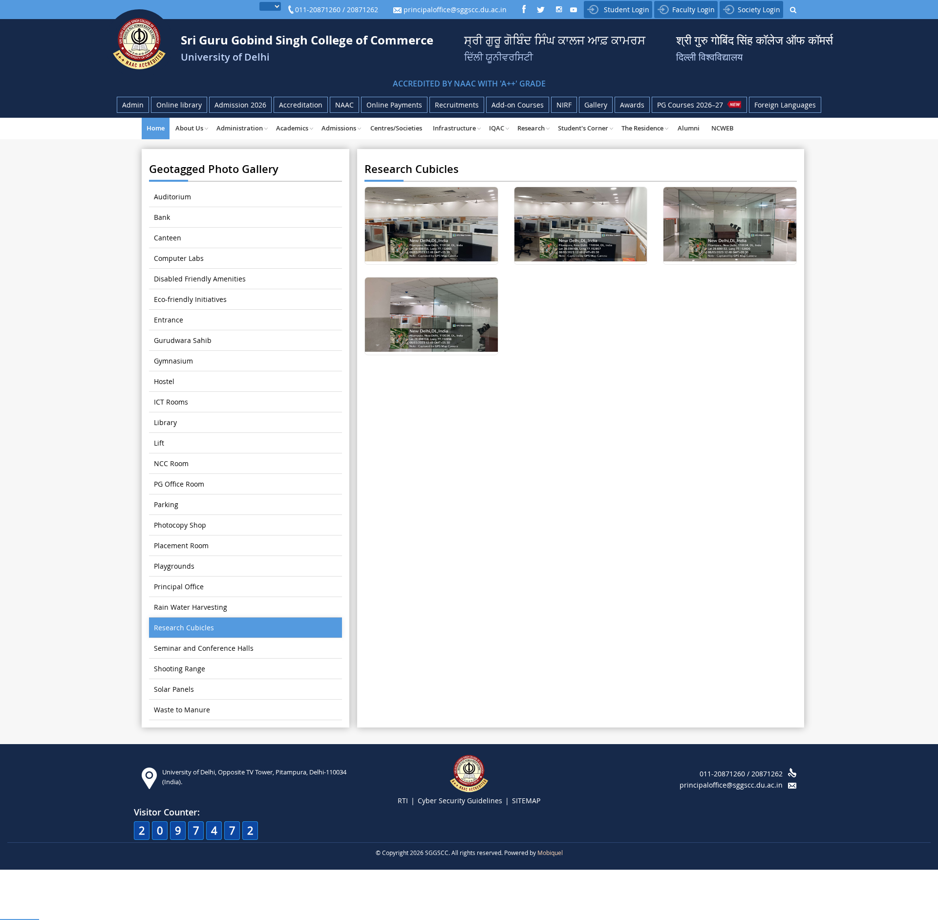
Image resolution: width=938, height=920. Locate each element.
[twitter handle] (542, 10)
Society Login (759, 9)
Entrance (168, 319)
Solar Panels (174, 689)
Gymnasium (173, 360)
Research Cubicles (184, 627)
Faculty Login (693, 9)
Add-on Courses (517, 104)
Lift (159, 443)
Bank (162, 217)
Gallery (595, 104)
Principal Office (179, 586)
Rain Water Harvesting (190, 607)
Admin (133, 104)
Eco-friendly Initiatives (190, 299)
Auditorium (172, 196)
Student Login (625, 9)
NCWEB (722, 128)
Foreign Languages (785, 104)
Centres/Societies (396, 128)
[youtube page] (573, 10)
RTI (403, 800)
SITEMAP (526, 800)
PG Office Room (179, 484)
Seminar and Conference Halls (204, 648)
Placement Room (181, 545)
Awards (632, 104)
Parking (166, 504)
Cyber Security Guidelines (460, 800)
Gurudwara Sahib (183, 340)
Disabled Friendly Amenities (200, 278)
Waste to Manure (182, 709)
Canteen (167, 237)
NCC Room (171, 463)
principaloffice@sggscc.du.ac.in (454, 9)
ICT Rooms (171, 402)
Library (165, 422)
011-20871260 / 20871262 (336, 9)
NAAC (344, 104)
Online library (179, 104)
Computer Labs (179, 258)
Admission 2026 (240, 104)
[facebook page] (523, 10)
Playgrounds (174, 566)
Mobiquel (550, 852)
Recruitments (457, 104)
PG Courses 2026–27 (692, 104)
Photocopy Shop (180, 525)
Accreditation (300, 104)
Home (156, 128)
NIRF (564, 104)
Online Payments (394, 104)
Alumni (689, 128)
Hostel (164, 381)
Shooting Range (179, 668)
